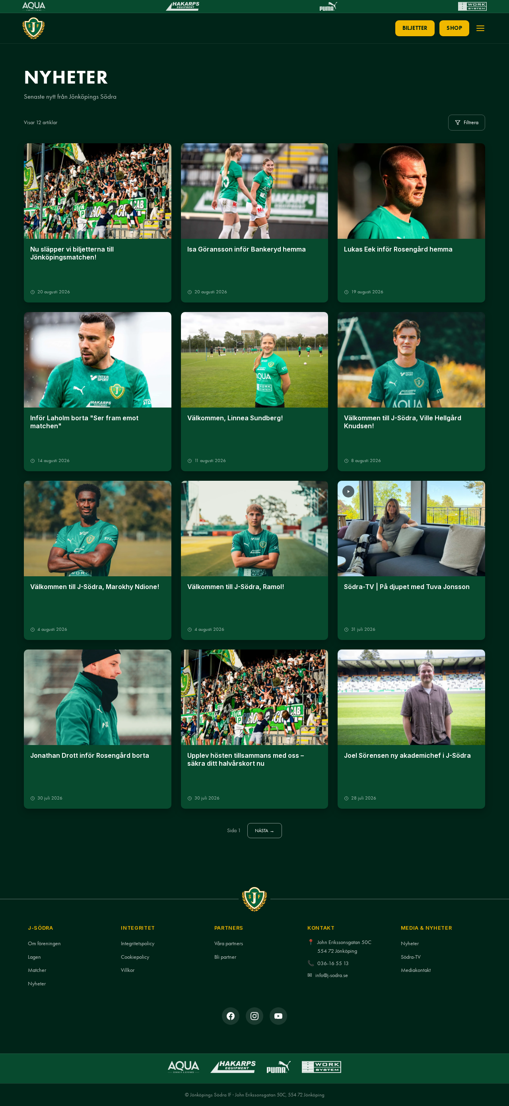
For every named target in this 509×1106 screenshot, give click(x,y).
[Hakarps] (182, 6)
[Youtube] (278, 1016)
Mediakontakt (416, 970)
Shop (454, 28)
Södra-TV (411, 957)
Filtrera (471, 122)
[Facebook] (230, 1016)
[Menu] (480, 28)
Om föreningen (44, 943)
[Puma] (328, 6)
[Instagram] (254, 1016)
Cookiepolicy (135, 957)
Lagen (34, 957)
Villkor (127, 970)
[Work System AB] (472, 6)
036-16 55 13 (333, 963)
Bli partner (225, 957)
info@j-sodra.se (331, 975)
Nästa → (265, 830)
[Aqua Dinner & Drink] (33, 6)
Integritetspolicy (137, 943)
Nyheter (37, 983)
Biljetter (415, 28)
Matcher (37, 970)
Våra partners (228, 943)
